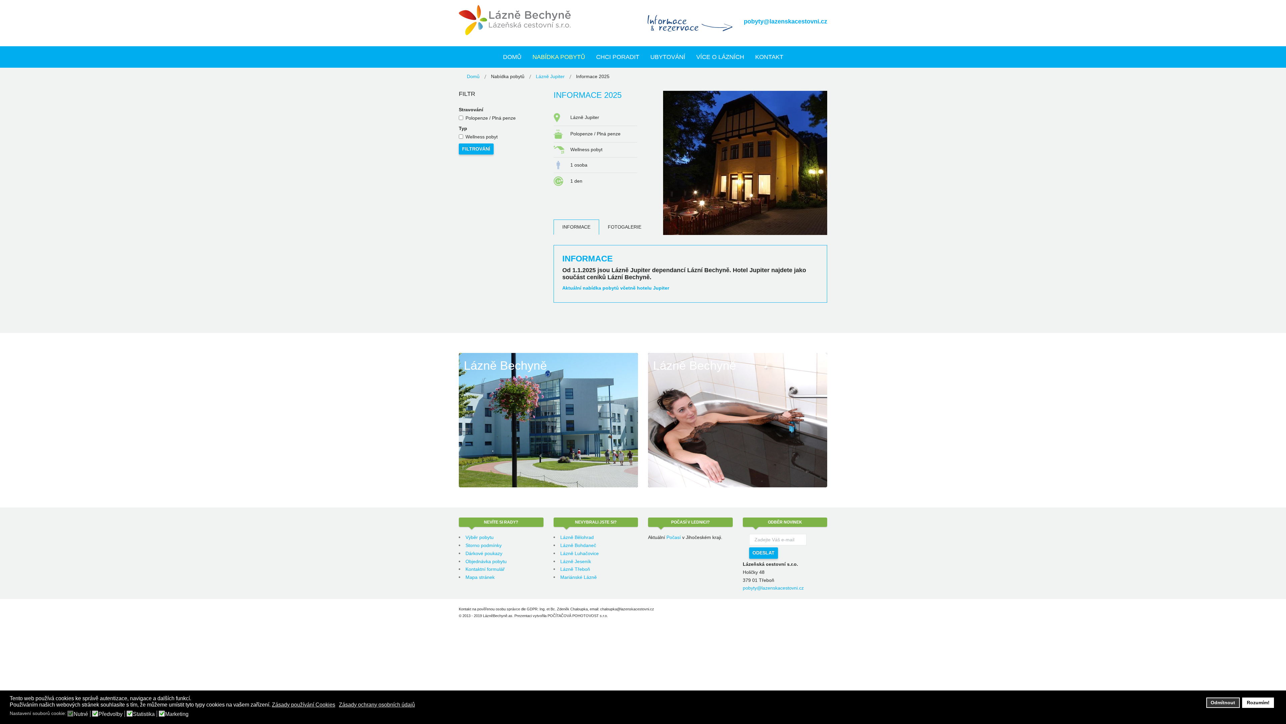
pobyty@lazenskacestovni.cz (785, 21)
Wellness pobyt (482, 136)
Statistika (144, 714)
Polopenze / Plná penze (491, 118)
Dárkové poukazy (484, 553)
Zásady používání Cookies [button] (303, 705)
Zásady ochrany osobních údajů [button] (377, 705)
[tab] (576, 227)
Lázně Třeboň (575, 569)
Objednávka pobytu (486, 561)
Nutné (81, 714)
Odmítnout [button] (1223, 702)
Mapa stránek (480, 577)
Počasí (673, 537)
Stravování (471, 109)
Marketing (177, 714)
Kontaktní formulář (485, 569)
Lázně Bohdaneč (578, 545)
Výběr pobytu (480, 537)
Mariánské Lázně (578, 577)
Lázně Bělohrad (577, 537)
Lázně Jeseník (575, 561)
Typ (463, 128)
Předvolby (110, 714)
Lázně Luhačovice (579, 553)
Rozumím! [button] (1258, 702)
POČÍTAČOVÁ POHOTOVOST (573, 616)
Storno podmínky (484, 545)
